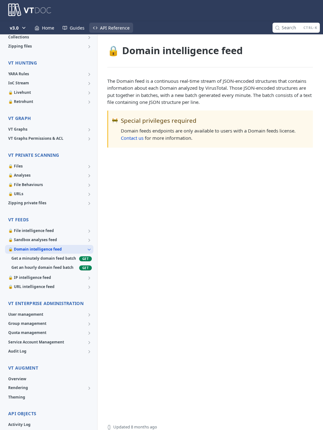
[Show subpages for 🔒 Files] (89, 166)
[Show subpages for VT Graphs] (89, 129)
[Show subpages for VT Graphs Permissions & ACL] (89, 138)
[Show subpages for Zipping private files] (89, 203)
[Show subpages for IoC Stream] (89, 83)
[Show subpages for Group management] (89, 323)
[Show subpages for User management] (89, 314)
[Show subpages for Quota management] (89, 333)
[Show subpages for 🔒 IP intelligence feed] (89, 277)
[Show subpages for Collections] (89, 37)
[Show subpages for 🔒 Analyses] (89, 175)
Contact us (132, 138)
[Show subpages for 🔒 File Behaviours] (89, 185)
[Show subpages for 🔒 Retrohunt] (89, 102)
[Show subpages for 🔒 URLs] (89, 194)
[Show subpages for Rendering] (89, 388)
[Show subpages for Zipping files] (89, 46)
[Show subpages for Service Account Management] (89, 342)
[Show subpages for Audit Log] (89, 351)
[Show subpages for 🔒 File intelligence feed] (89, 231)
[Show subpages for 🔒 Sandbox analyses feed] (89, 240)
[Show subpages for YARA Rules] (89, 74)
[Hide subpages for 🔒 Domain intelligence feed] (89, 249)
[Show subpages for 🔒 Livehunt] (89, 92)
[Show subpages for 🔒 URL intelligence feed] (89, 287)
